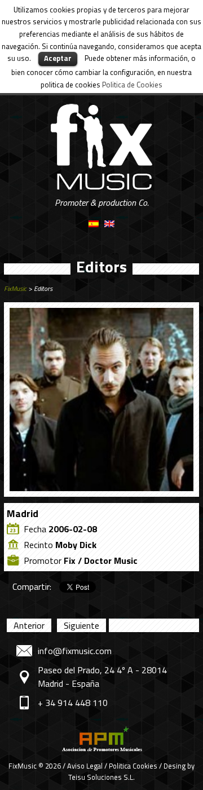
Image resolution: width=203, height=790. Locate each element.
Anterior (29, 625)
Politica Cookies (133, 765)
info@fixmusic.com (75, 650)
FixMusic (15, 288)
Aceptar (58, 58)
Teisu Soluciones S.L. (101, 777)
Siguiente (81, 625)
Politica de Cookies (132, 84)
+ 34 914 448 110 (73, 702)
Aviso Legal (85, 765)
